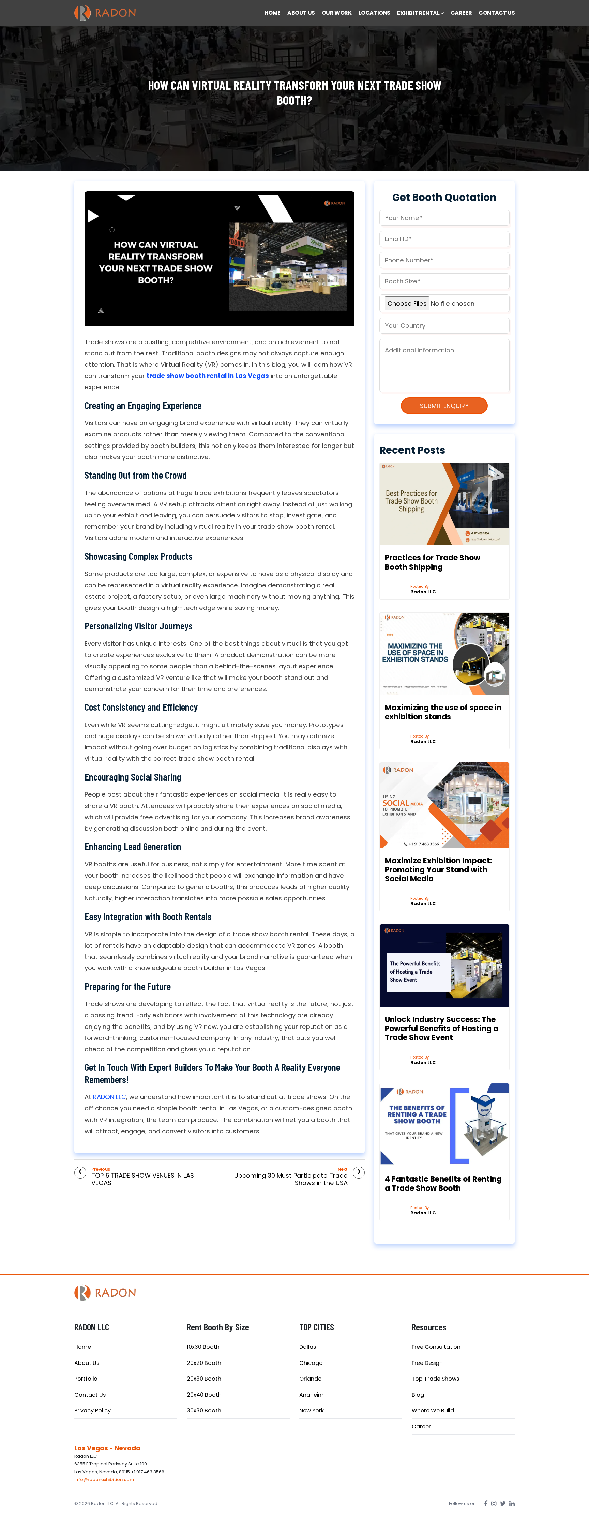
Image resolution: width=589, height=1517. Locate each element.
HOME (273, 13)
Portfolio (85, 1379)
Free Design (427, 1363)
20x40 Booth (204, 1395)
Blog (418, 1395)
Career (421, 1426)
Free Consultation (436, 1347)
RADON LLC (109, 1097)
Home (82, 1347)
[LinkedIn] (512, 1503)
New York (311, 1410)
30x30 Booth (204, 1410)
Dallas (307, 1347)
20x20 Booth (204, 1363)
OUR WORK (337, 13)
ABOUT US (301, 13)
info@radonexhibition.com (104, 1479)
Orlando (310, 1379)
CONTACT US (497, 13)
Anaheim (311, 1395)
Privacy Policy (92, 1410)
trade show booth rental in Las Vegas (208, 375)
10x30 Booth (203, 1347)
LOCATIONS (374, 13)
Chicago (311, 1363)
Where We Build (433, 1410)
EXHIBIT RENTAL (418, 13)
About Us (86, 1363)
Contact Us (90, 1395)
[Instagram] (494, 1503)
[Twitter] (503, 1503)
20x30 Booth (204, 1379)
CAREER (461, 13)
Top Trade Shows (435, 1379)
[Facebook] (486, 1503)
